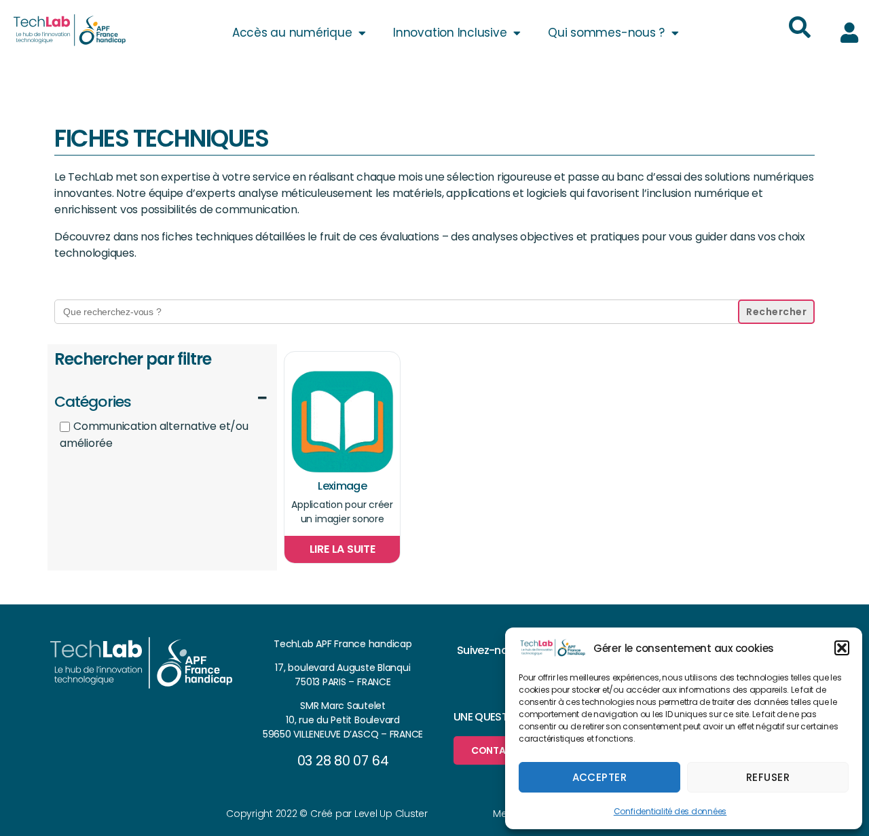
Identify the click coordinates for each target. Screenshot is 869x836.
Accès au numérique (292, 32)
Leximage (342, 486)
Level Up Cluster (391, 813)
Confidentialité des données (670, 811)
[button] (842, 648)
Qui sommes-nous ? (606, 32)
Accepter (599, 777)
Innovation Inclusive (449, 32)
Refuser (768, 777)
